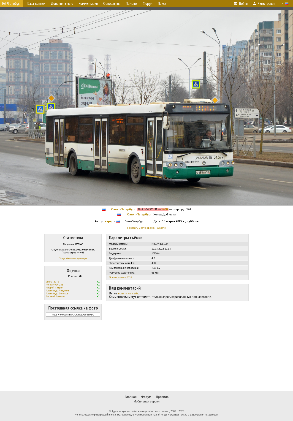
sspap (109, 221)
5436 (164, 209)
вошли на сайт (128, 293)
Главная (131, 397)
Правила (162, 397)
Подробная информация (73, 258)
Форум (146, 397)
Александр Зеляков (57, 293)
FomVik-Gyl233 (54, 284)
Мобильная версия (146, 401)
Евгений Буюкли (55, 296)
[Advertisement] (146, 356)
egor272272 (52, 281)
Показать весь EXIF (120, 277)
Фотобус (13, 3)
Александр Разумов (57, 290)
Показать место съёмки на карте (146, 227)
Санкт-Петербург (123, 209)
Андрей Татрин (54, 287)
